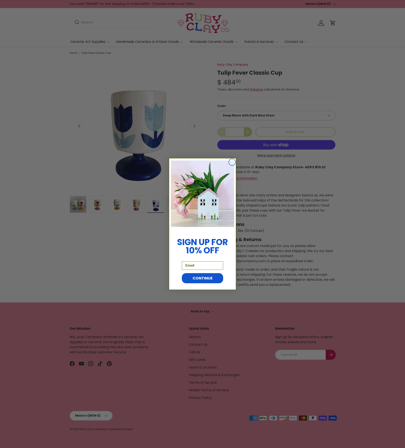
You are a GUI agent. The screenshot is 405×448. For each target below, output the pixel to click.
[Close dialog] (232, 162)
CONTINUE (203, 278)
